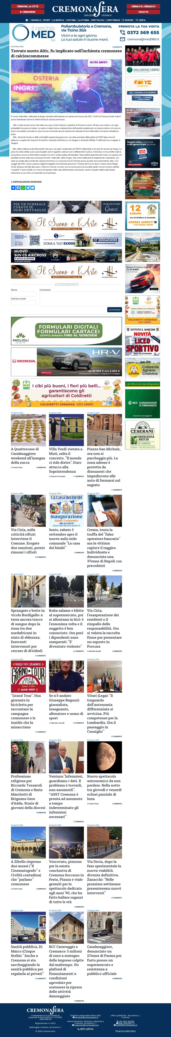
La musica (58, 20)
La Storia (83, 20)
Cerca (142, 20)
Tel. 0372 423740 (126, 1021)
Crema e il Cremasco (143, 6)
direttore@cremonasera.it (86, 1017)
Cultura (71, 20)
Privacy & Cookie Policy (125, 1031)
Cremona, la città (27, 6)
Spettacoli (97, 20)
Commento (45, 289)
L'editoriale (113, 20)
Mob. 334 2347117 (126, 1023)
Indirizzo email (18, 298)
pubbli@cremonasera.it (126, 1025)
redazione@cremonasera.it (86, 1025)
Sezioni (129, 20)
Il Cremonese (27, 11)
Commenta (114, 309)
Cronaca (36, 20)
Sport (46, 20)
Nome (14, 289)
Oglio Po (143, 11)
